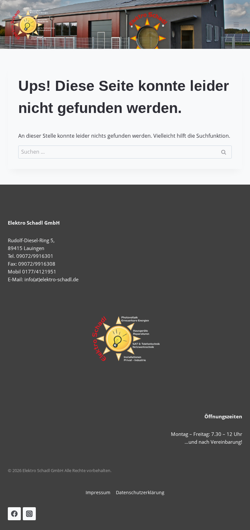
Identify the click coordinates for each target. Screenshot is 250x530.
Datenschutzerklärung (140, 492)
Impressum (98, 492)
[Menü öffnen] (236, 24)
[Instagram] (29, 513)
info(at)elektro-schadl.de (51, 279)
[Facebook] (14, 513)
